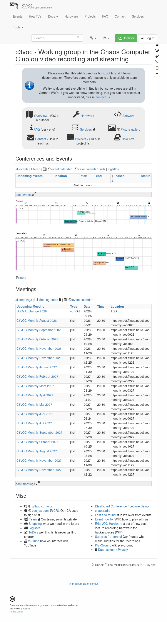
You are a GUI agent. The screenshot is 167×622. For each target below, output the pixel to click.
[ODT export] (157, 68)
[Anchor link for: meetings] (39, 289)
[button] (93, 38)
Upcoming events (30, 176)
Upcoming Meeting (31, 306)
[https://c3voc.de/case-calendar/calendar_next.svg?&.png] (83, 251)
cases (120, 176)
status (145, 176)
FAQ (105, 16)
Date (87, 306)
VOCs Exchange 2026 (32, 311)
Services (138, 16)
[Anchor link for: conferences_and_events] (74, 158)
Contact (120, 16)
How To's (35, 16)
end (99, 176)
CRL (56, 510)
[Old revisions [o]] (157, 50)
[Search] (78, 38)
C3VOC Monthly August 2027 (37, 451)
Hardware (71, 16)
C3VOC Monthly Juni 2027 (35, 414)
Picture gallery (130, 129)
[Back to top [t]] (157, 73)
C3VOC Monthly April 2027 (35, 395)
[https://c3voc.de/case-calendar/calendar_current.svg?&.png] (83, 212)
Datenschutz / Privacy (112, 549)
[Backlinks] (157, 56)
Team (33, 519)
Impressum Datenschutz (83, 583)
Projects (90, 16)
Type (73, 306)
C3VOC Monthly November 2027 (39, 460)
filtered (35, 169)
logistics (113, 169)
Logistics (34, 528)
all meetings (23, 299)
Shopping (35, 523)
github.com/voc (42, 506)
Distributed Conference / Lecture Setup (122, 506)
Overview (40, 115)
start (84, 176)
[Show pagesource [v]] (157, 44)
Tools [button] (17, 27)
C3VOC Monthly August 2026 (37, 320)
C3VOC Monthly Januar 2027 (37, 367)
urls (102, 169)
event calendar (62, 169)
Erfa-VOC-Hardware (108, 523)
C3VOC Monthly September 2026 (39, 330)
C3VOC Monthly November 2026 (39, 348)
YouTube (33, 541)
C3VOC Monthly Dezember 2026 (39, 358)
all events (21, 169)
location (61, 176)
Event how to (104, 519)
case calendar (88, 169)
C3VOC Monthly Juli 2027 (34, 423)
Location (117, 306)
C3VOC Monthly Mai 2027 (34, 404)
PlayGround (103, 545)
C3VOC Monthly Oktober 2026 (37, 339)
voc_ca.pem (40, 510)
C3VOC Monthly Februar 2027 (37, 376)
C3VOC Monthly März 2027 (35, 386)
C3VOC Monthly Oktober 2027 (37, 442)
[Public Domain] (12, 599)
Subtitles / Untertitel (108, 536)
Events (17, 16)
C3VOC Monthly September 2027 (39, 432)
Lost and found (105, 515)
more (23, 277)
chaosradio (102, 510)
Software (128, 115)
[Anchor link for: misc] (28, 495)
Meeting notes (48, 299)
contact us (103, 97)
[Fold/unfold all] (157, 61)
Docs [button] (52, 16)
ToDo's (33, 532)
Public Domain (17, 611)
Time (100, 306)
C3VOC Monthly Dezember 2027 (39, 470)
